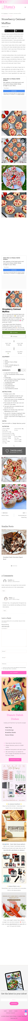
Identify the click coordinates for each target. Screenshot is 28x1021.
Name (4, 651)
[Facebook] (23, 1011)
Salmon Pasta (5, 514)
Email (4, 657)
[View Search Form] (6, 2)
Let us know (13, 452)
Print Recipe (20, 30)
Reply (4, 590)
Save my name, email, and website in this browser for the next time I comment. (14, 668)
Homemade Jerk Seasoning (22, 515)
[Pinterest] (3, 2)
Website (4, 663)
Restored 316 (14, 1018)
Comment (5, 628)
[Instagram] (1, 2)
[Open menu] (25, 7)
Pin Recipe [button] (14, 336)
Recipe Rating (5, 624)
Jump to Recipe (10, 30)
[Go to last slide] (4, 547)
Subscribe (14, 1003)
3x (24, 370)
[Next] (24, 547)
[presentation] (14, 542)
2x (21, 370)
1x (19, 370)
